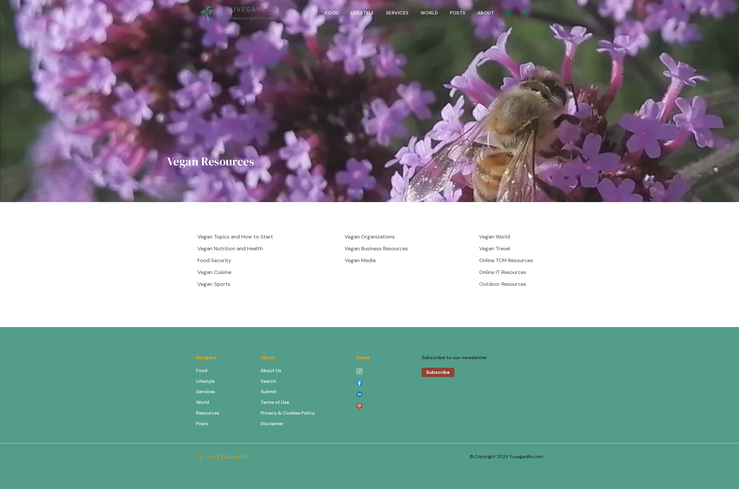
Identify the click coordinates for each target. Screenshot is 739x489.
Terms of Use (275, 402)
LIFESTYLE (362, 13)
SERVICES (397, 13)
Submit (269, 392)
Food (201, 370)
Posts (202, 424)
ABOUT (485, 13)
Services (205, 392)
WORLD (429, 13)
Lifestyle (205, 381)
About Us (271, 370)
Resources (207, 413)
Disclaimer (272, 424)
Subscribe (438, 372)
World (202, 402)
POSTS (457, 13)
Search (268, 381)
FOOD (332, 13)
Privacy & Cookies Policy (288, 413)
